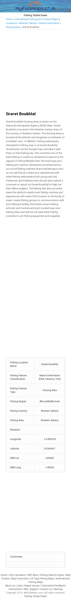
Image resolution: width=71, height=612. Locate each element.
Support (34, 589)
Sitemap (58, 589)
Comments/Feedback (53, 585)
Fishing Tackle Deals (35, 15)
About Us (10, 585)
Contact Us (46, 589)
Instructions (15, 589)
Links (19, 585)
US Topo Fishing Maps (42, 578)
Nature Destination (49, 23)
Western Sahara (28, 23)
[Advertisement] (35, 70)
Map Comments (20, 578)
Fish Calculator (17, 575)
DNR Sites (32, 575)
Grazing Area (13, 27)
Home (9, 19)
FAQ (26, 589)
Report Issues (31, 585)
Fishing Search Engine (52, 575)
